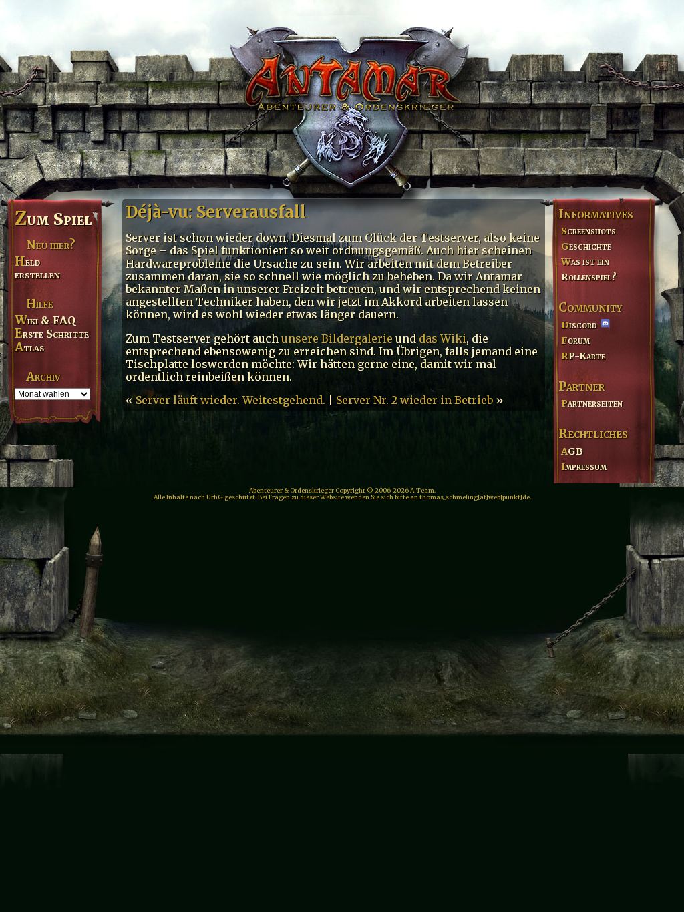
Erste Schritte (52, 333)
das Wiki (442, 338)
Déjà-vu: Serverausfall (216, 212)
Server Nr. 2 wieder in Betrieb (414, 400)
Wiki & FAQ (45, 320)
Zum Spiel (53, 219)
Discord (579, 325)
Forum (575, 340)
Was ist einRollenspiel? (589, 269)
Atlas (29, 347)
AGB (572, 451)
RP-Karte (583, 356)
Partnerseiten (592, 403)
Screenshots (588, 231)
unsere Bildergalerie (337, 338)
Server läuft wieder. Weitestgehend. (230, 400)
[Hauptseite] (342, 97)
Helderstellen (37, 268)
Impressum (584, 467)
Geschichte (586, 246)
